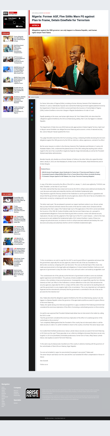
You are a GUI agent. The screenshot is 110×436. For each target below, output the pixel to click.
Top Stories (7, 194)
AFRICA (35, 25)
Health (3, 401)
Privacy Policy (17, 395)
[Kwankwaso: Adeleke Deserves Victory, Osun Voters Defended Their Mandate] (8, 96)
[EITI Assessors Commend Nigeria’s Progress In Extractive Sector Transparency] (8, 56)
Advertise (16, 392)
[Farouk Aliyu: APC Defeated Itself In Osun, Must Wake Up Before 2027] (8, 197)
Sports (3, 398)
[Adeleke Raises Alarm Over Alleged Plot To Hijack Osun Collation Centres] (8, 248)
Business (4, 393)
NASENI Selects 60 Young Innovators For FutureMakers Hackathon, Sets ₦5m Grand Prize (19, 70)
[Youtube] (43, 367)
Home (3, 387)
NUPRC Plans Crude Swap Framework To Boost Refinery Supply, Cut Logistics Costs (19, 80)
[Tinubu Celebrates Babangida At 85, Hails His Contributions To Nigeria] (8, 106)
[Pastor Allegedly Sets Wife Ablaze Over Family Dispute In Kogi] (8, 36)
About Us (16, 390)
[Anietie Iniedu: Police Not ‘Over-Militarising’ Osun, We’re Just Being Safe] (8, 269)
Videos (3, 403)
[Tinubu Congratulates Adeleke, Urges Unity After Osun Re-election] (8, 205)
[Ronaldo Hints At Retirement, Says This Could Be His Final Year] (8, 87)
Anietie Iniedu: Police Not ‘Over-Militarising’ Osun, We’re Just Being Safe (19, 273)
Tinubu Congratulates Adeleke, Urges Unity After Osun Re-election (19, 209)
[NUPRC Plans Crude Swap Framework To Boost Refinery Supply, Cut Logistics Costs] (8, 77)
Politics (3, 395)
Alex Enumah (46, 13)
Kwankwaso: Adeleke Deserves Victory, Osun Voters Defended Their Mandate (19, 99)
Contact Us (16, 393)
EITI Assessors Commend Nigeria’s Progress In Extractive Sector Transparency (19, 60)
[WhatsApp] (42, 367)
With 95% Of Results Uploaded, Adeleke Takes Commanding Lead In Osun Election (19, 241)
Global (3, 390)
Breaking (4, 388)
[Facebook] (40, 367)
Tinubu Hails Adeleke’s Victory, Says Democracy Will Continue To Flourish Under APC (19, 219)
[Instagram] (41, 367)
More (3, 406)
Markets (16, 403)
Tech (3, 400)
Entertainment (5, 396)
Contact (3, 404)
